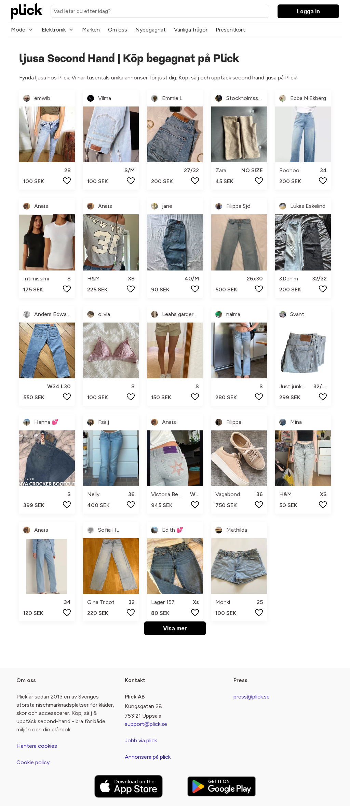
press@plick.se (251, 696)
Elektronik (54, 29)
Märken (91, 29)
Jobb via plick (141, 740)
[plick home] (26, 11)
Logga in (308, 11)
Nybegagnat (150, 29)
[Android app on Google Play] (221, 786)
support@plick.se (146, 724)
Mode (18, 29)
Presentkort (230, 29)
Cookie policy (33, 762)
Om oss (117, 29)
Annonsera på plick (148, 757)
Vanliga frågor (190, 29)
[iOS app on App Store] (128, 786)
